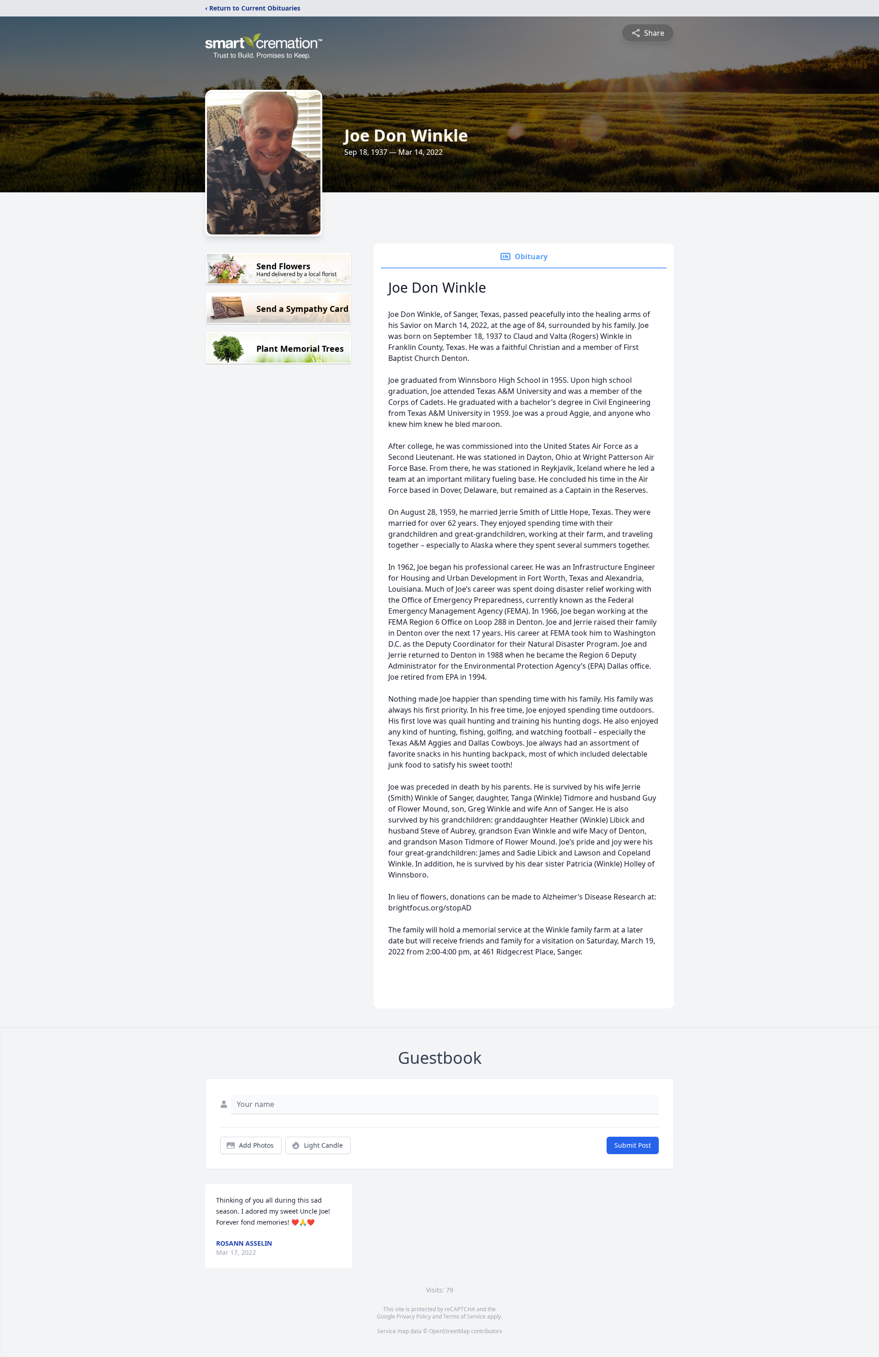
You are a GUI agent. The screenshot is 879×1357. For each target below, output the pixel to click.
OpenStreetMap (449, 1331)
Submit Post (632, 1145)
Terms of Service (464, 1316)
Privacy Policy (413, 1316)
